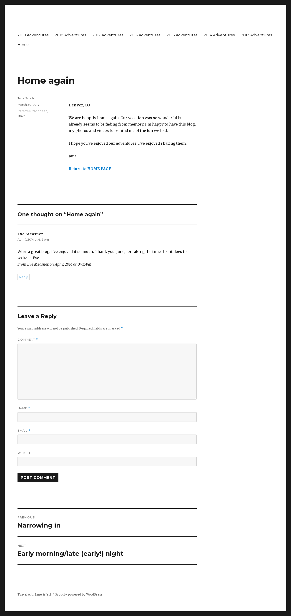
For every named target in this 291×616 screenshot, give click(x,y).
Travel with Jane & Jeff (34, 594)
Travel (22, 116)
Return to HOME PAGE (90, 168)
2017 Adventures (107, 35)
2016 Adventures (145, 35)
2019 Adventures (33, 35)
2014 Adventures (219, 35)
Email (24, 430)
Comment (28, 340)
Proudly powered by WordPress (79, 594)
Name (24, 408)
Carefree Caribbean (32, 111)
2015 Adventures (182, 35)
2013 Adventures (256, 35)
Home (23, 45)
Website (25, 453)
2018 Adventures (70, 35)
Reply (23, 277)
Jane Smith (26, 98)
